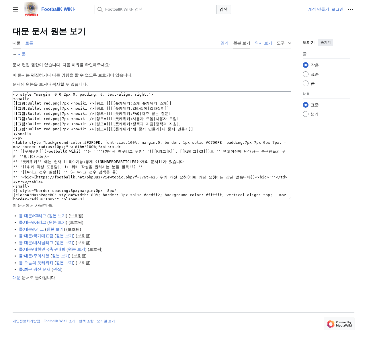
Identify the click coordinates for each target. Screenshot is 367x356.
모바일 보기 (106, 321)
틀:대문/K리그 (31, 229)
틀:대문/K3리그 (32, 215)
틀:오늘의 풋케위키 (36, 262)
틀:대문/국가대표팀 (36, 235)
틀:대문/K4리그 (32, 222)
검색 (224, 9)
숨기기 (326, 42)
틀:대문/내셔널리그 (36, 242)
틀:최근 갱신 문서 (34, 269)
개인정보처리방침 (26, 321)
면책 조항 (86, 321)
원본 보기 (57, 215)
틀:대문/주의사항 (34, 255)
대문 (22, 54)
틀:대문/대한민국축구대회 (42, 249)
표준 (315, 74)
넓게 (315, 114)
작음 (315, 65)
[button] (15, 9)
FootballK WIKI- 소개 (59, 321)
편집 (57, 269)
